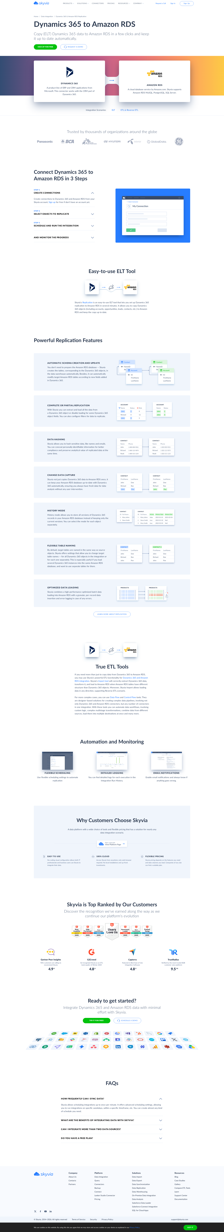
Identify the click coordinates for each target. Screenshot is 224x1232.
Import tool (103, 681)
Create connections (47, 193)
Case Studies (180, 1181)
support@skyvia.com (179, 1219)
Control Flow (130, 697)
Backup (97, 1188)
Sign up (52, 202)
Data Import (137, 1177)
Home (36, 16)
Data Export (137, 1181)
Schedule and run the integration (56, 226)
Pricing (97, 1199)
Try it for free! (96, 1020)
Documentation (181, 1199)
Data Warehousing (139, 1192)
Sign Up (187, 3)
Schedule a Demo (129, 1020)
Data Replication (139, 1188)
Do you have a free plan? (77, 1138)
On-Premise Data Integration (144, 1195)
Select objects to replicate (51, 214)
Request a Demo (75, 47)
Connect (98, 1192)
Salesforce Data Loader (141, 1203)
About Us (72, 1177)
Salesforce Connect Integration (145, 1207)
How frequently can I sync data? (82, 1099)
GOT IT (190, 1227)
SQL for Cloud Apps (140, 1210)
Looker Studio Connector (104, 1195)
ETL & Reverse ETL (129, 110)
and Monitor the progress (51, 238)
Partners (72, 1184)
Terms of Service (78, 1219)
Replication (87, 303)
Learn (177, 1192)
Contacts (72, 1181)
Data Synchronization (141, 1184)
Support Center (181, 1195)
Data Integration (47, 16)
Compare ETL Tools (182, 1188)
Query (97, 1181)
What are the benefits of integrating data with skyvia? (97, 1120)
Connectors (99, 1184)
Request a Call (161, 3)
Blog (176, 1177)
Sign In (172, 3)
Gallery (177, 1184)
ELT (113, 110)
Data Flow (114, 697)
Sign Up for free (45, 47)
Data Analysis (137, 1199)
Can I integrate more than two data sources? (91, 1129)
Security (93, 1219)
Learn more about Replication (112, 614)
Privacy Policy (107, 1219)
